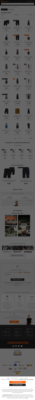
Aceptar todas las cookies (16, 382)
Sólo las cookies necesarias (17, 384)
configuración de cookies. (26, 379)
